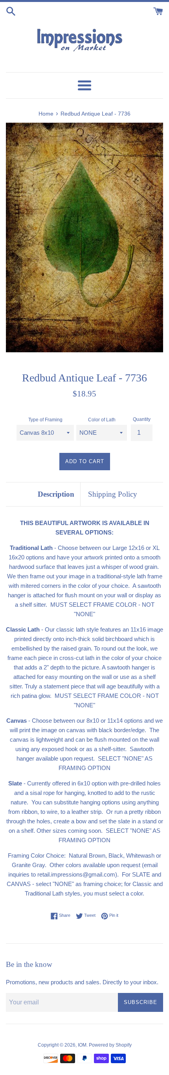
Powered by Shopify (110, 1045)
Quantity (142, 419)
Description (56, 494)
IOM (82, 1045)
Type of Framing (45, 420)
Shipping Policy (112, 494)
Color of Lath (102, 420)
